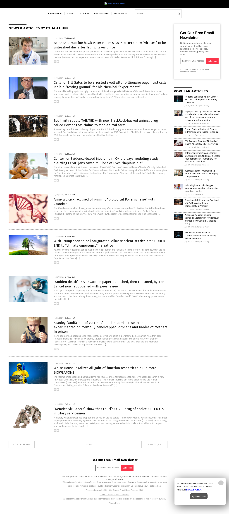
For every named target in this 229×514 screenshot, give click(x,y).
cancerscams (101, 13)
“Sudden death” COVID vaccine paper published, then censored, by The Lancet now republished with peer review (109, 284)
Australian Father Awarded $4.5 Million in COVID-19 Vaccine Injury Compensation (201, 174)
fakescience (120, 13)
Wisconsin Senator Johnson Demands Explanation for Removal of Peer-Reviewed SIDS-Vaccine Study (202, 219)
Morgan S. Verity (202, 106)
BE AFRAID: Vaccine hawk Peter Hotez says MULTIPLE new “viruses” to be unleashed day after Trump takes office (110, 45)
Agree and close (199, 496)
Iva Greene (200, 135)
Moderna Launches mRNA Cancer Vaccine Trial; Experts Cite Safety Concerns (201, 100)
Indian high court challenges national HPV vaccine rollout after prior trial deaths (201, 188)
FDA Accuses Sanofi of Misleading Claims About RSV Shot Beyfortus (201, 142)
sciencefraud (55, 13)
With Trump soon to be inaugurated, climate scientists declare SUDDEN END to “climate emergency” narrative (109, 243)
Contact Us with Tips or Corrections (114, 494)
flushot (71, 13)
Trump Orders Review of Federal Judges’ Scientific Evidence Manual (202, 130)
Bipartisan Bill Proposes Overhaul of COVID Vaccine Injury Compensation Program (202, 203)
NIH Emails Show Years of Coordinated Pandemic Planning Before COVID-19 (200, 235)
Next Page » (154, 444)
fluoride (84, 13)
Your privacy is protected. (189, 69)
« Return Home (21, 444)
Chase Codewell (202, 147)
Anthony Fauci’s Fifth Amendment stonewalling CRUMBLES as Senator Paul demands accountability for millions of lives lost (202, 157)
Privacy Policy (114, 503)
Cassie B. (199, 195)
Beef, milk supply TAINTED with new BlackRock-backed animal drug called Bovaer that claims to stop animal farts (106, 122)
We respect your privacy (98, 482)
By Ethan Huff (70, 38)
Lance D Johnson (202, 123)
